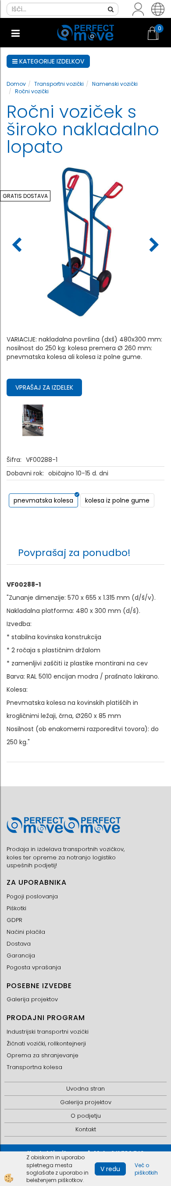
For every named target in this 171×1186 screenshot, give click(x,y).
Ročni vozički (32, 91)
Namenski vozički (115, 84)
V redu (110, 1169)
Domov (16, 84)
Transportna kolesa (34, 1067)
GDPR (14, 920)
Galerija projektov (32, 999)
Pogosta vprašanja (34, 967)
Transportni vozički (59, 84)
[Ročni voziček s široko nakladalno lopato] (33, 419)
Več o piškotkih (146, 1168)
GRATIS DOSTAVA (25, 196)
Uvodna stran (85, 1088)
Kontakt (85, 1129)
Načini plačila (26, 932)
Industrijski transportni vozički (48, 1032)
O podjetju (86, 1116)
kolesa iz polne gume (117, 500)
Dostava (19, 944)
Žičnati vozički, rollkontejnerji (46, 1043)
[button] (153, 245)
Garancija (21, 955)
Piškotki (16, 908)
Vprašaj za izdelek (44, 387)
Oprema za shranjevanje (42, 1055)
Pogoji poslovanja (32, 896)
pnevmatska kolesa (43, 500)
